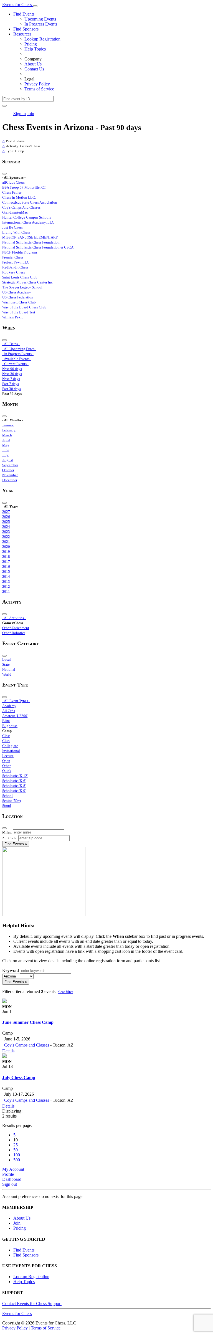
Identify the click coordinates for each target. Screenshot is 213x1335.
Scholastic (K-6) (14, 781)
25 (15, 1145)
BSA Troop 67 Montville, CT (24, 187)
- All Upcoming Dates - (19, 349)
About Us (33, 64)
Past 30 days (11, 389)
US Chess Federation (17, 297)
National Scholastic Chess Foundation (31, 242)
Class (6, 736)
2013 (6, 581)
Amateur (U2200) (15, 716)
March (7, 435)
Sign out (9, 1184)
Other (6, 766)
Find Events (23, 14)
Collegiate (10, 746)
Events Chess (17, 1313)
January (8, 425)
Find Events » (15, 844)
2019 (6, 551)
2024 (6, 527)
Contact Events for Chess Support (32, 1303)
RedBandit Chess (15, 267)
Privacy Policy (37, 84)
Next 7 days (11, 379)
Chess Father (11, 192)
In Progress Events (40, 24)
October (8, 470)
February (9, 430)
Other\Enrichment (15, 628)
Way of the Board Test (18, 312)
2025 (6, 522)
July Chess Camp (18, 1077)
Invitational (11, 751)
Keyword (10, 970)
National (8, 669)
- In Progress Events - (18, 354)
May (5, 445)
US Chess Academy (16, 292)
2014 (6, 576)
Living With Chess (16, 232)
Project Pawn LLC (15, 262)
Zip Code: (9, 838)
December (9, 480)
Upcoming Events (40, 19)
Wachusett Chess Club (19, 302)
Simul (6, 806)
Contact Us (34, 69)
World (6, 674)
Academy (9, 706)
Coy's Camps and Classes (26, 1045)
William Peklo (13, 317)
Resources (22, 34)
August (7, 460)
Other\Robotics (13, 633)
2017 (6, 561)
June (5, 450)
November (10, 475)
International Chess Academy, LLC (28, 222)
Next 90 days (12, 369)
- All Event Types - (16, 701)
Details (8, 1050)
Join (30, 113)
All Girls (8, 711)
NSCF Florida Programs (19, 252)
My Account (13, 1169)
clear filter (65, 992)
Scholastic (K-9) (14, 791)
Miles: (7, 832)
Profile (8, 1174)
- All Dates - (11, 344)
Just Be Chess (12, 227)
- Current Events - (15, 364)
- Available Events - (16, 359)
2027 (6, 512)
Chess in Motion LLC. (19, 197)
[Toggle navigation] (35, 6)
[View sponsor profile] (4, 1001)
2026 (6, 517)
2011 (6, 591)
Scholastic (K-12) (15, 776)
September (10, 465)
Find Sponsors (26, 29)
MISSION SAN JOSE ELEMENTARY (30, 237)
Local (6, 659)
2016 (6, 566)
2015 (6, 571)
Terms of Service (39, 89)
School (7, 796)
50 (15, 1149)
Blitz (6, 721)
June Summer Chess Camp (28, 1022)
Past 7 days (10, 384)
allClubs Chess (13, 182)
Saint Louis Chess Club (19, 277)
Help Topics (35, 49)
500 (16, 1159)
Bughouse (9, 726)
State (6, 664)
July (5, 455)
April (6, 440)
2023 (6, 532)
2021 (6, 541)
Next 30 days (12, 374)
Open (6, 761)
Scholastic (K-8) (14, 786)
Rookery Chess (13, 272)
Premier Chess (12, 257)
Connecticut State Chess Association (29, 202)
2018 (6, 556)
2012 (6, 586)
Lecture (8, 756)
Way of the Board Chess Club (24, 307)
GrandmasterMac (15, 212)
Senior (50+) (11, 801)
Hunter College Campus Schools (26, 217)
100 (16, 1154)
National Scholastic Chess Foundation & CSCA (37, 247)
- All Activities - (14, 618)
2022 (6, 536)
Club (6, 741)
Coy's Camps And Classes (21, 207)
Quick (6, 771)
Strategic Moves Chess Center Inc (27, 282)
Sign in (19, 113)
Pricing (30, 44)
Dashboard (11, 1179)
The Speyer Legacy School (22, 287)
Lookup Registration (42, 39)
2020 (6, 546)
